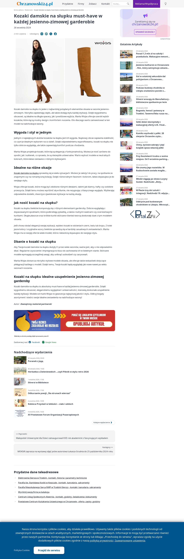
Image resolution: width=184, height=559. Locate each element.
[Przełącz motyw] (165, 4)
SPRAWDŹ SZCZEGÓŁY (145, 32)
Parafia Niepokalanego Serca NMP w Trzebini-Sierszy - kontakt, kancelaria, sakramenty (59, 487)
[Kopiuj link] (41, 33)
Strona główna (19, 10)
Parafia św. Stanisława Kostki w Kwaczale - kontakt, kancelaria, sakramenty (53, 482)
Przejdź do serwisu (49, 550)
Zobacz (93, 3)
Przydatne (67, 3)
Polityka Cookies (22, 550)
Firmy (81, 3)
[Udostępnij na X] (50, 33)
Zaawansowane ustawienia (130, 540)
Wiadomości (29, 10)
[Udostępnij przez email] (46, 33)
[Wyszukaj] (128, 3)
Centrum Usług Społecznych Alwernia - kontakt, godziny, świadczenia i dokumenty (57, 496)
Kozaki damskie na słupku (26, 173)
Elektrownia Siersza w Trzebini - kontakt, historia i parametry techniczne (52, 477)
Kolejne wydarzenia (102, 422)
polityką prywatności (101, 540)
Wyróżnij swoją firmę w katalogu (33, 492)
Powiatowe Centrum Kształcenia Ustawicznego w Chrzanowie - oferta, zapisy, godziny (59, 501)
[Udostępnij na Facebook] (55, 33)
